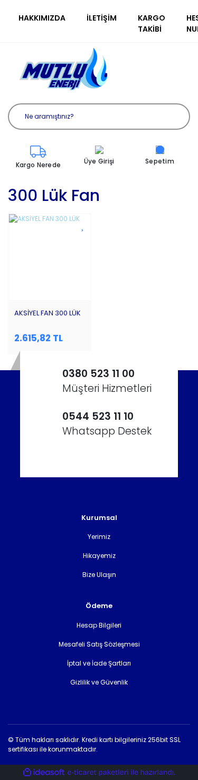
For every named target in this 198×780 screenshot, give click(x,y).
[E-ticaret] (98, 772)
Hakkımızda (41, 18)
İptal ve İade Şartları (99, 663)
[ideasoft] (44, 772)
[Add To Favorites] (83, 225)
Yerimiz (99, 536)
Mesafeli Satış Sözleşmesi (99, 644)
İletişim (102, 18)
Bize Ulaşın (99, 574)
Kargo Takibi (151, 23)
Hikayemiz (99, 555)
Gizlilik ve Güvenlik (99, 682)
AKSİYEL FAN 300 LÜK (47, 313)
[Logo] (63, 69)
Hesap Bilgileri (99, 625)
